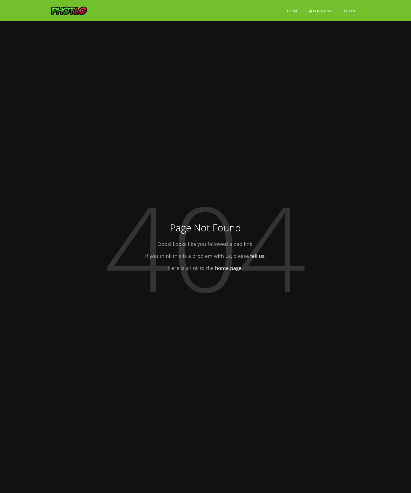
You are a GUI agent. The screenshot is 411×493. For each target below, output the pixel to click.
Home (292, 10)
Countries (322, 10)
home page (228, 268)
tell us (257, 256)
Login (349, 10)
